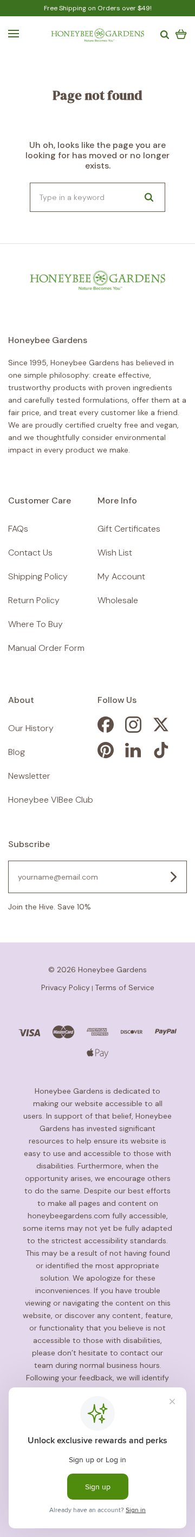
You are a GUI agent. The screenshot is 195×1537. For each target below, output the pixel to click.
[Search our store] (149, 197)
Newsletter (29, 776)
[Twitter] (161, 729)
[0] (181, 33)
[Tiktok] (161, 755)
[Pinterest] (106, 755)
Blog (16, 752)
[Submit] (173, 876)
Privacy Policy (65, 987)
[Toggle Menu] (13, 33)
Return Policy (34, 600)
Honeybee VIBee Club (50, 799)
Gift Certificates (129, 528)
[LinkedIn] (133, 755)
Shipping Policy (38, 576)
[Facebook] (106, 729)
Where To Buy (35, 624)
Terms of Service (124, 987)
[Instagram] (133, 729)
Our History (31, 728)
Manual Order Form (46, 648)
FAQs (18, 528)
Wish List (115, 552)
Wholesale (118, 600)
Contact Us (30, 552)
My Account (121, 576)
